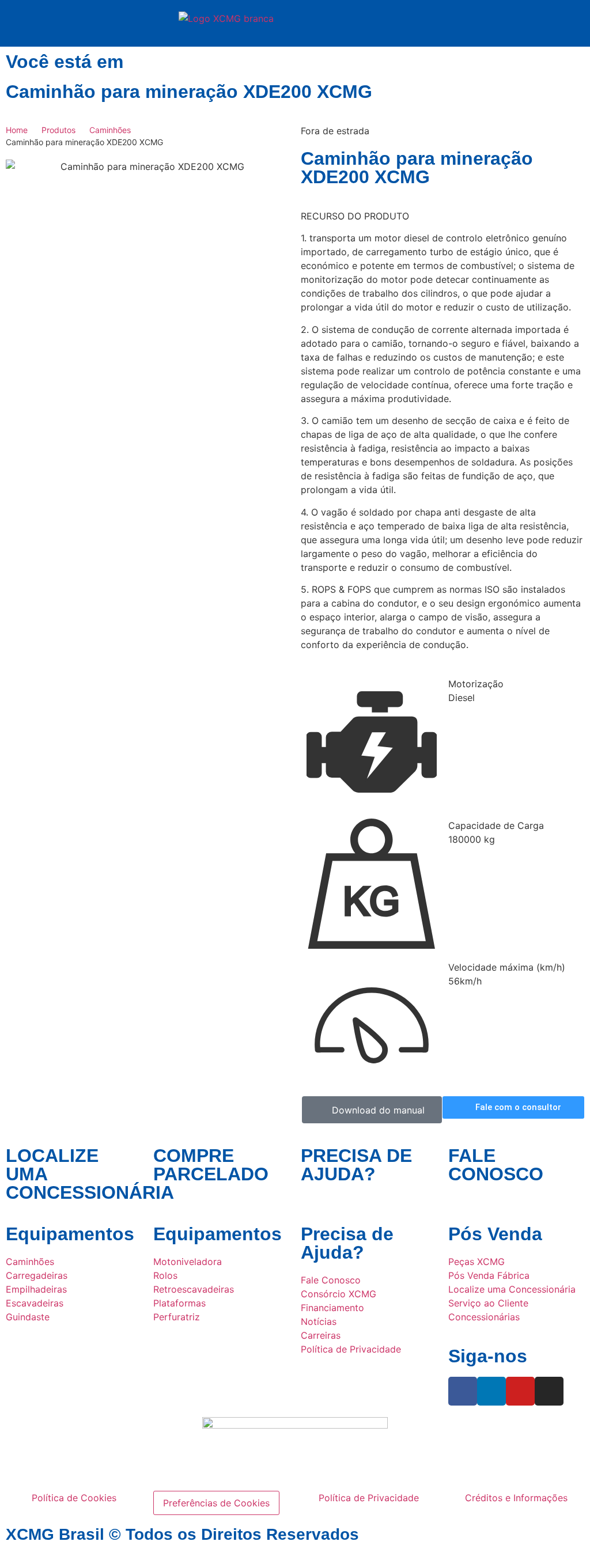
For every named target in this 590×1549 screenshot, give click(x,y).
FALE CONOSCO (495, 1164)
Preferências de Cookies (216, 1503)
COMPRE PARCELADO (210, 1164)
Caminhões (110, 130)
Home (17, 130)
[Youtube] (520, 1391)
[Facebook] (462, 1391)
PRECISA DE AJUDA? (356, 1164)
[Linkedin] (491, 1391)
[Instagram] (549, 1391)
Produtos (58, 130)
